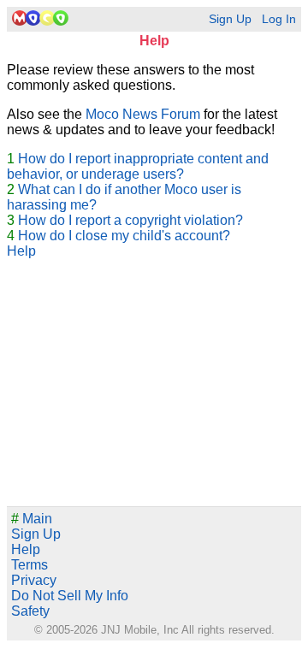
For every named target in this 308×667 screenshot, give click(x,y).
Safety (30, 611)
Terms (29, 565)
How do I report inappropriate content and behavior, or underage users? (138, 166)
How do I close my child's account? (124, 235)
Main (31, 518)
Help (21, 251)
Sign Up (230, 19)
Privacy (33, 580)
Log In (279, 19)
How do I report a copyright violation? (130, 220)
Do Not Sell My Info (69, 595)
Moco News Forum (143, 114)
